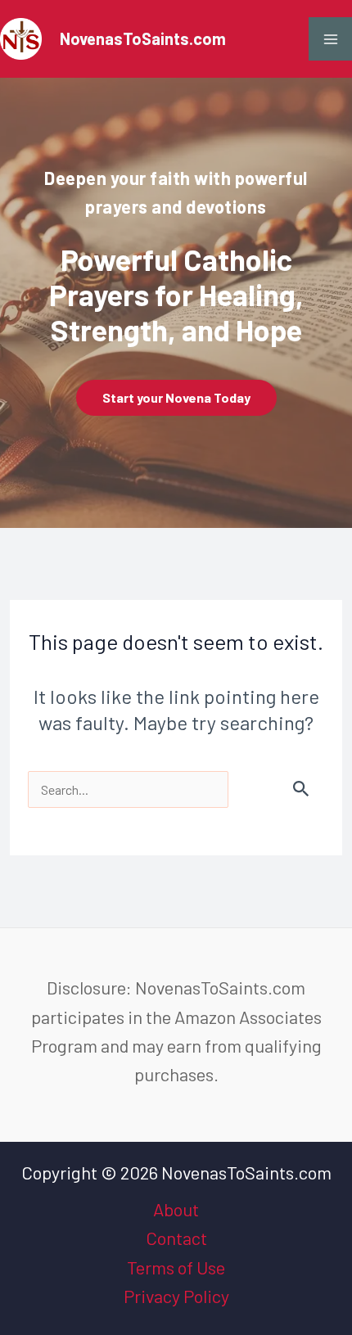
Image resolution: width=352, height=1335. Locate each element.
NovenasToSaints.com (143, 38)
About (176, 1209)
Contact (176, 1237)
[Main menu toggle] (330, 39)
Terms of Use (176, 1267)
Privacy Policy (176, 1295)
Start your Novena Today (176, 397)
